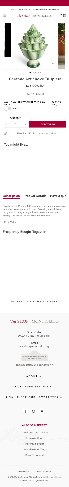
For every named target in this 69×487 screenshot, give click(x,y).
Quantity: (16, 118)
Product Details (35, 196)
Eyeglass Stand (34, 438)
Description (11, 196)
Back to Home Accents (37, 301)
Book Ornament (34, 455)
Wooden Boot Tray (34, 449)
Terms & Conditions (43, 471)
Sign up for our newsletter (32, 397)
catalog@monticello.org (34, 346)
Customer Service (32, 386)
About (32, 376)
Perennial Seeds (34, 443)
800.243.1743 (25, 335)
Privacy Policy (23, 471)
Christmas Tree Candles (34, 432)
